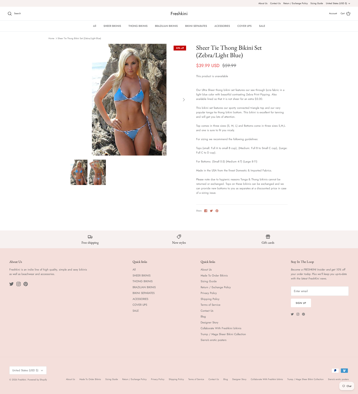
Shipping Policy (210, 299)
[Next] (184, 100)
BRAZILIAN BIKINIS (166, 26)
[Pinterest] (25, 284)
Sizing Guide (316, 3)
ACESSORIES (222, 26)
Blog (203, 316)
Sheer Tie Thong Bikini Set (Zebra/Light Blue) (79, 38)
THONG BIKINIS (137, 26)
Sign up (301, 303)
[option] (129, 100)
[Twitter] (11, 284)
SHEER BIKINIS (112, 26)
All (94, 26)
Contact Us (275, 3)
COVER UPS (244, 26)
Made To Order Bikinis (214, 275)
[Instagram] (18, 284)
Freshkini (22, 379)
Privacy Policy (209, 293)
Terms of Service (210, 305)
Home (51, 38)
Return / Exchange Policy (295, 3)
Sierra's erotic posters (213, 340)
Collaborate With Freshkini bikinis (221, 328)
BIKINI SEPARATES (196, 26)
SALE (262, 26)
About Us (262, 3)
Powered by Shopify (37, 379)
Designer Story (209, 322)
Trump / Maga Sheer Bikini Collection (223, 334)
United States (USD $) (336, 3)
